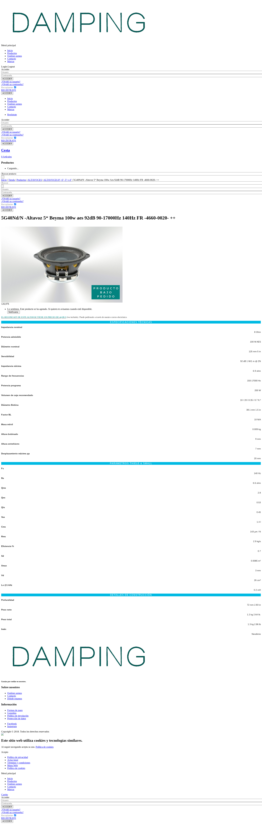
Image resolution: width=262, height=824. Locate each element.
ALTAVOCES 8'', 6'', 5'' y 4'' (57, 180)
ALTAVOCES (35, 180)
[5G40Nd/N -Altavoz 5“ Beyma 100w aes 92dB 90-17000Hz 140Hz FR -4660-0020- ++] (62, 301)
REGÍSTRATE (8, 90)
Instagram (12, 726)
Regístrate (12, 114)
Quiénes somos (14, 56)
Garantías (11, 713)
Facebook (12, 723)
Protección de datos (16, 718)
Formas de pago (15, 710)
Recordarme (7, 87)
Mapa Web (12, 765)
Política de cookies (45, 747)
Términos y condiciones (18, 762)
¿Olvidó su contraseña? (12, 84)
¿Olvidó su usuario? (10, 81)
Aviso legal (12, 760)
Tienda (11, 180)
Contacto (11, 58)
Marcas (10, 61)
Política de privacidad (17, 757)
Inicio (10, 50)
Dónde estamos (14, 698)
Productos (12, 53)
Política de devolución (18, 715)
